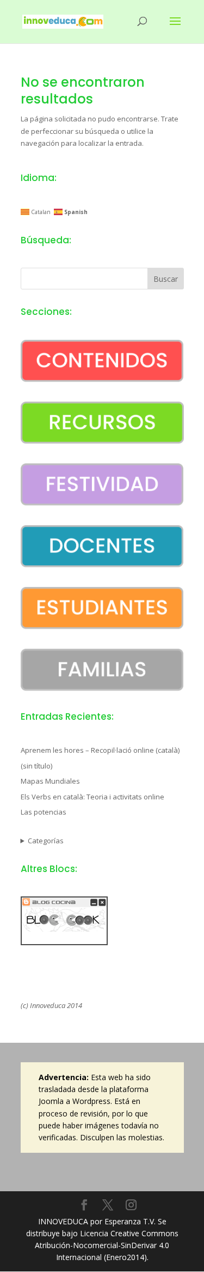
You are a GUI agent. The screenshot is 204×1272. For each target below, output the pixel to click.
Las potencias (43, 812)
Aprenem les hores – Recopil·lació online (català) (100, 750)
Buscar (165, 279)
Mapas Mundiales (50, 781)
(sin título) (36, 766)
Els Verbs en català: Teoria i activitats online (92, 797)
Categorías (46, 840)
